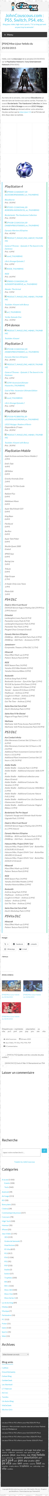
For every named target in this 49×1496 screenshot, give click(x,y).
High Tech (6, 1221)
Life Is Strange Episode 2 (14, 261)
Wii (5, 1282)
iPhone (4, 1229)
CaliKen (5, 1368)
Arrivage (5, 1196)
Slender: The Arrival (13, 289)
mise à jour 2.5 (25, 112)
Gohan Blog (7, 1376)
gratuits (5, 1455)
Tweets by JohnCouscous (24, 1162)
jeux (12, 1455)
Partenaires (6, 1315)
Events (7, 1183)
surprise (32, 1464)
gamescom (31, 1452)
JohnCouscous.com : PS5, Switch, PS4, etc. (24, 18)
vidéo (42, 1466)
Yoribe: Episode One (13, 317)
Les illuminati (7, 1384)
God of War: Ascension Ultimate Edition (21, 390)
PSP (29, 1043)
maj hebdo (19, 1029)
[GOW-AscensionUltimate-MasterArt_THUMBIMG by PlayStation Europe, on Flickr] (24, 382)
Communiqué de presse (11, 1213)
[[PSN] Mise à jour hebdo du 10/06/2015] (32, 985)
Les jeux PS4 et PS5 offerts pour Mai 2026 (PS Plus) (21, 1423)
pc (15, 1458)
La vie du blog (7, 1303)
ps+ (40, 1458)
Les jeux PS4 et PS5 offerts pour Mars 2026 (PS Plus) (21, 1437)
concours (19, 1452)
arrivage (28, 1450)
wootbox (10, 1469)
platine (20, 1458)
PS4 (25, 1043)
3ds (3, 1450)
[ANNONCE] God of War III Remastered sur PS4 (23, 1064)
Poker (4, 1323)
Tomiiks (5, 1397)
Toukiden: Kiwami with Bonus (17, 304)
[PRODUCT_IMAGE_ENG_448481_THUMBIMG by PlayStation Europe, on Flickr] (24, 297)
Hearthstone (9, 1245)
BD (3, 1200)
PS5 (5, 1261)
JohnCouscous (10, 1039)
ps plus (31, 1461)
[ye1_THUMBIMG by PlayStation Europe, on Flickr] (13, 312)
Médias (5, 1307)
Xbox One (8, 1294)
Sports (4, 1332)
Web (4, 1336)
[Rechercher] (44, 1150)
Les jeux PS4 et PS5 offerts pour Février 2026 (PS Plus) (22, 1440)
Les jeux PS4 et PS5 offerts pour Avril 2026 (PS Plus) (21, 1433)
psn (21, 1031)
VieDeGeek (6, 1405)
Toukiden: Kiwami (12, 338)
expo (25, 1452)
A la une (5, 1179)
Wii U (6, 1286)
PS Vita (17, 1043)
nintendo (9, 1458)
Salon (4, 1328)
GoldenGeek (7, 1380)
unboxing (36, 1466)
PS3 (21, 1043)
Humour (5, 1225)
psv (32, 1031)
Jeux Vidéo (9, 1043)
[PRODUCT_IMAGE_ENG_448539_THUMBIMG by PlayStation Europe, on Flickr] (24, 238)
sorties (26, 1463)
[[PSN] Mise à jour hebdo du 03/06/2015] (11, 985)
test (38, 1463)
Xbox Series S (9, 1298)
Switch (7, 1273)
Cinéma (5, 1208)
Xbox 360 (8, 1290)
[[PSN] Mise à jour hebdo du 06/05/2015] (11, 1007)
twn (31, 1466)
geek (37, 1452)
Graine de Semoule (11, 1241)
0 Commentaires (11, 1046)
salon (14, 1463)
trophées (24, 1466)
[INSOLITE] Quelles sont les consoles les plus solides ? (23, 1056)
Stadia (6, 1269)
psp (26, 1031)
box (43, 1450)
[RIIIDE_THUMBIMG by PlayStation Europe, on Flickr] (14, 269)
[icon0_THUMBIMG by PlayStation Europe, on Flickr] (13, 256)
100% (8, 1450)
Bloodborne (9, 200)
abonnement (18, 1450)
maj (28, 1455)
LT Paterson (7, 1388)
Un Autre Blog (8, 1401)
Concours (6, 1217)
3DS (6, 1237)
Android (5, 1192)
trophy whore (14, 1466)
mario (3, 1458)
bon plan (37, 1450)
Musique (5, 1311)
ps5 (15, 1461)
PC (3, 1319)
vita (43, 1031)
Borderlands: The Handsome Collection (21, 215)
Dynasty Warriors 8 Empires (16, 230)
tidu (43, 1464)
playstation (30, 1029)
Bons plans (6, 1204)
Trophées (8, 1277)
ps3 (9, 1031)
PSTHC (5, 1393)
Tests (6, 1187)
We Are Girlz (7, 1409)
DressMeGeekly (8, 1372)
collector (11, 1452)
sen (38, 1031)
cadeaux (4, 1452)
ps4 (15, 1031)
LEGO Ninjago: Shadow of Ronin (18, 424)
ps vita (6, 1463)
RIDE (7, 274)
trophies (5, 1466)
